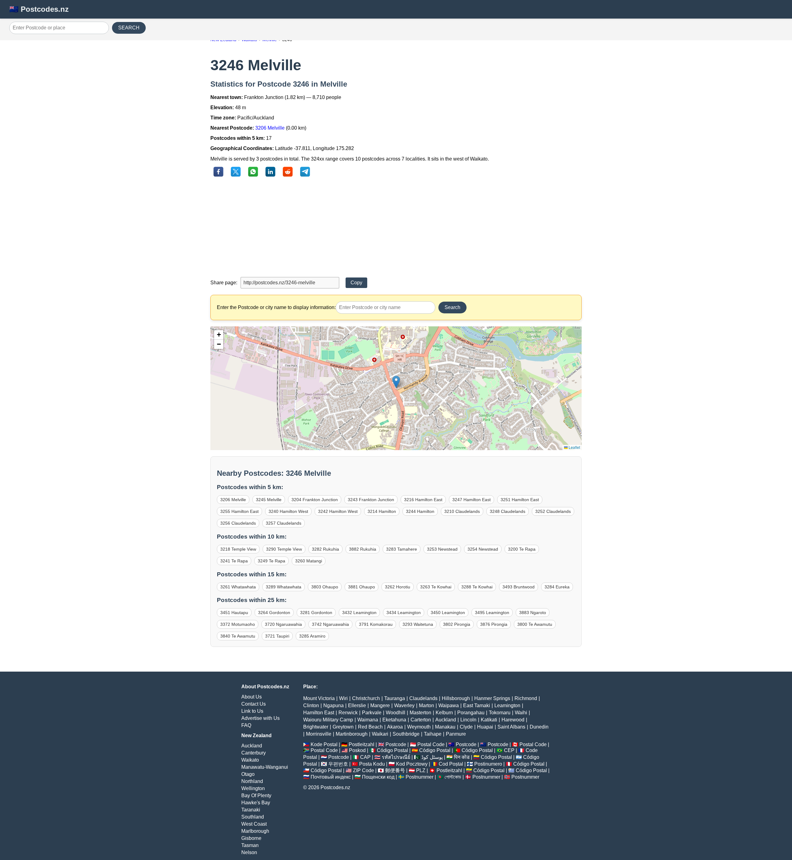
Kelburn (444, 712)
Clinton (311, 705)
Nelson (249, 852)
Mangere (380, 705)
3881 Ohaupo (361, 586)
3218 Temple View (238, 549)
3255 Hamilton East (239, 511)
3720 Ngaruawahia (283, 624)
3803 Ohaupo (324, 586)
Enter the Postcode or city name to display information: (276, 307)
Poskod (357, 750)
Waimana (367, 719)
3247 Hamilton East (471, 499)
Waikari (380, 734)
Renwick (348, 712)
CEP (509, 750)
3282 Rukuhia (325, 549)
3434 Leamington (403, 612)
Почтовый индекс (331, 777)
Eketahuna (394, 719)
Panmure (456, 734)
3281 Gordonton (316, 612)
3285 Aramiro (312, 636)
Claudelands (423, 698)
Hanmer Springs (492, 698)
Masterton (420, 712)
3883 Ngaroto (532, 612)
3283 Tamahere (401, 549)
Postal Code (431, 744)
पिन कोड (462, 757)
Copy (356, 282)
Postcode (395, 744)
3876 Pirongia (493, 624)
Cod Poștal (451, 764)
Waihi (521, 712)
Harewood (512, 719)
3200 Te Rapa (522, 549)
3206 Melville (270, 128)
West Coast (254, 824)
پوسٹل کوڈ (432, 757)
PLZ (420, 770)
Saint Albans (511, 726)
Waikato (250, 760)
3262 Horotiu (397, 586)
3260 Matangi (308, 560)
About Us (251, 696)
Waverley (404, 705)
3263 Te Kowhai (435, 586)
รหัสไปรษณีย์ (396, 757)
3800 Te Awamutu (534, 624)
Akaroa (395, 726)
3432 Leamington (359, 612)
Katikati (489, 719)
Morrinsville (318, 734)
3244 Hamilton (420, 511)
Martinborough (352, 734)
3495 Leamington (492, 612)
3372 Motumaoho (237, 624)
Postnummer (419, 777)
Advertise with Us (260, 718)
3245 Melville (269, 499)
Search (452, 307)
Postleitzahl (361, 744)
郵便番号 (395, 770)
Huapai (485, 726)
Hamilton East (318, 712)
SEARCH (129, 27)
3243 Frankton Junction (371, 499)
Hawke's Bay (255, 802)
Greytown (343, 726)
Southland (252, 816)
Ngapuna (333, 705)
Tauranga (394, 698)
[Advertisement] (396, 227)
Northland (252, 781)
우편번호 (338, 764)
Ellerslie (357, 705)
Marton (426, 705)
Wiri (343, 698)
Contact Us (253, 704)
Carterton (421, 719)
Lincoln (468, 719)
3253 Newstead (442, 549)
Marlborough (255, 831)
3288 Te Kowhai (477, 586)
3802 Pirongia (456, 624)
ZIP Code (363, 770)
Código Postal (392, 750)
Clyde (466, 726)
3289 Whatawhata (283, 586)
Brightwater (315, 726)
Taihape (432, 734)
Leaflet (574, 447)
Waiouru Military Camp (328, 719)
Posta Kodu (372, 764)
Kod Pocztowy (412, 764)
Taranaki (250, 809)
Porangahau (470, 712)
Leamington (507, 705)
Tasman (250, 845)
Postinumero (488, 764)
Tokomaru (499, 712)
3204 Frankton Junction (314, 499)
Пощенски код (378, 777)
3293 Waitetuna (417, 624)
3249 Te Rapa (271, 560)
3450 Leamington (448, 612)
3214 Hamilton (382, 511)
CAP (365, 757)
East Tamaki (476, 705)
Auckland (251, 745)
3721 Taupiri (277, 636)
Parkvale (371, 712)
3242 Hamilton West (338, 511)
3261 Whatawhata (238, 586)
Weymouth (419, 726)
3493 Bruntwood (518, 586)
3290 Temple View (284, 549)
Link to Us (252, 711)
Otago (248, 774)
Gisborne (251, 838)
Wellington (253, 788)
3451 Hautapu (234, 612)
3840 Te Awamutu (237, 636)
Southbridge (406, 734)
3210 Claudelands (462, 511)
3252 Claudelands (553, 511)
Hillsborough (456, 698)
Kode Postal (324, 744)
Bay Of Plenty (256, 795)
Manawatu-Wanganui (264, 767)
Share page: (223, 282)
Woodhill (395, 712)
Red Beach (370, 726)
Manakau (445, 726)
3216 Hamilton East (423, 499)
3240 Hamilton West (288, 511)
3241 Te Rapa (234, 560)
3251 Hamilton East (520, 499)
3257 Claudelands (283, 523)
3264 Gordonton (274, 612)
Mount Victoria (319, 698)
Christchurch (366, 698)
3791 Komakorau (376, 624)
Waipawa (448, 705)
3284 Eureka (557, 586)
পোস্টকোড (453, 777)
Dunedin (539, 726)
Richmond (525, 698)
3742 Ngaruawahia (330, 624)
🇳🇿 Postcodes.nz (39, 9)
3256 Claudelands (238, 523)
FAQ (246, 725)
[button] (396, 382)
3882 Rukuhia (362, 549)
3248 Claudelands (507, 511)
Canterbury (253, 752)
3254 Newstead (482, 549)
